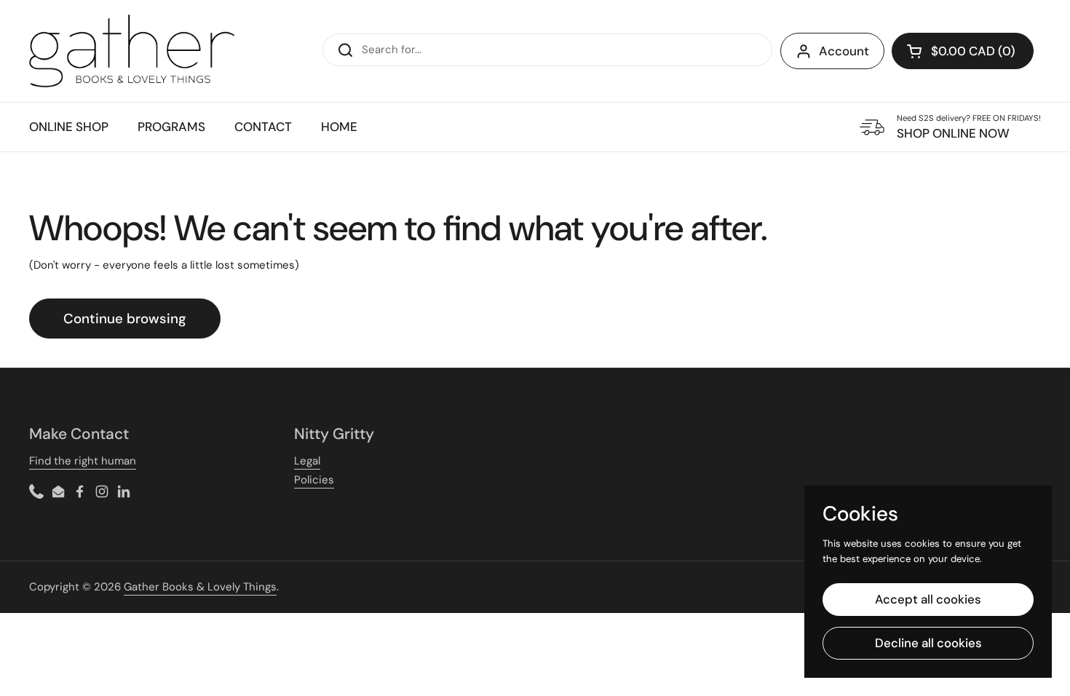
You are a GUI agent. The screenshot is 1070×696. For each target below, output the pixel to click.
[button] (963, 51)
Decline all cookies (928, 643)
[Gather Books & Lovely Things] (131, 51)
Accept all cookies (928, 599)
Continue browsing (124, 318)
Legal (307, 461)
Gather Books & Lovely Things (200, 587)
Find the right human (82, 461)
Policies (314, 479)
